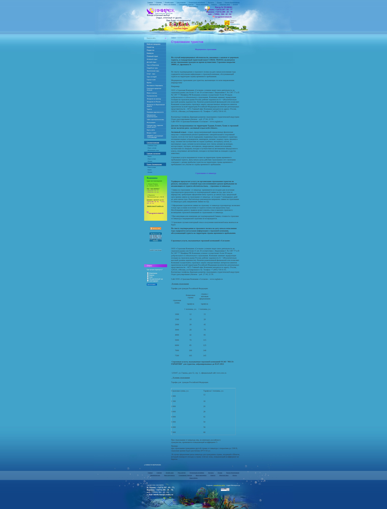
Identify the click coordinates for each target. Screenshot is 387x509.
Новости (214, 4)
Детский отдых (151, 62)
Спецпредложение (153, 143)
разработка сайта (219, 485)
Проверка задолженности (155, 112)
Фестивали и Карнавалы (155, 85)
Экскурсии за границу (154, 99)
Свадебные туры (152, 68)
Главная (150, 2)
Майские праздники (153, 44)
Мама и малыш (152, 93)
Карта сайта (151, 130)
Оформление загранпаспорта (152, 115)
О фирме (159, 2)
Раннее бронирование (232, 2)
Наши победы (193, 6)
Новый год (150, 47)
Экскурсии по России (154, 102)
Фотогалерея (151, 122)
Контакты (211, 2)
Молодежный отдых (153, 150)
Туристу (149, 109)
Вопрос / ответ (151, 133)
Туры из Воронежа (153, 65)
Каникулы (150, 53)
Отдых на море (152, 159)
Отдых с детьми (152, 148)
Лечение (150, 161)
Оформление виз (155, 4)
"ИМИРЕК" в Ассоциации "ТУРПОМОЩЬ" (155, 136)
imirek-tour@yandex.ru (155, 206)
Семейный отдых (152, 145)
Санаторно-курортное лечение (154, 89)
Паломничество (152, 96)
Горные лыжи (151, 79)
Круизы (149, 82)
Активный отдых (152, 59)
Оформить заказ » (235, 24)
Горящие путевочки (153, 153)
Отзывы (219, 2)
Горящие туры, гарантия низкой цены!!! (155, 126)
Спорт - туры (151, 74)
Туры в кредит (181, 2)
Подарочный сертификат (197, 2)
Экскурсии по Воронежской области (156, 105)
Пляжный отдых (152, 56)
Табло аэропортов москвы (155, 119)
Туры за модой (152, 77)
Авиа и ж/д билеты (170, 4)
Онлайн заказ (169, 2)
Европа (149, 156)
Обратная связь (225, 4)
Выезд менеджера (202, 4)
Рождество (150, 50)
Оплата (235, 4)
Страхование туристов (186, 4)
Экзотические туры (153, 71)
